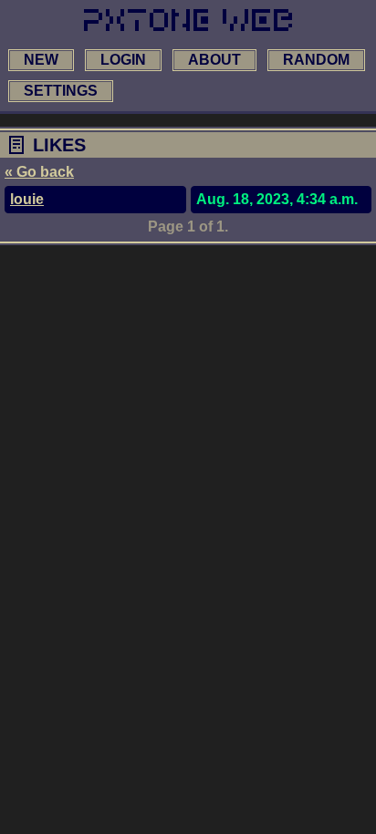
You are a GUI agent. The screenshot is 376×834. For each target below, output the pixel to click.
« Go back (39, 172)
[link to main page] (188, 20)
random (316, 59)
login (123, 59)
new (41, 59)
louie (27, 199)
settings (61, 90)
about (214, 59)
